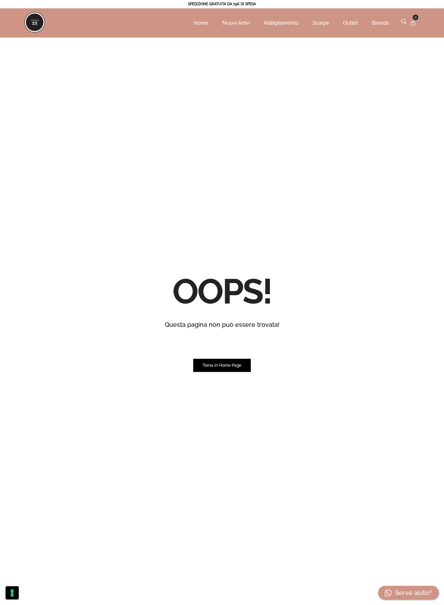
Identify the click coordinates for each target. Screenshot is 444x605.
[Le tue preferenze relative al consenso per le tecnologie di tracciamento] (12, 592)
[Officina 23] (34, 33)
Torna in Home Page (222, 365)
